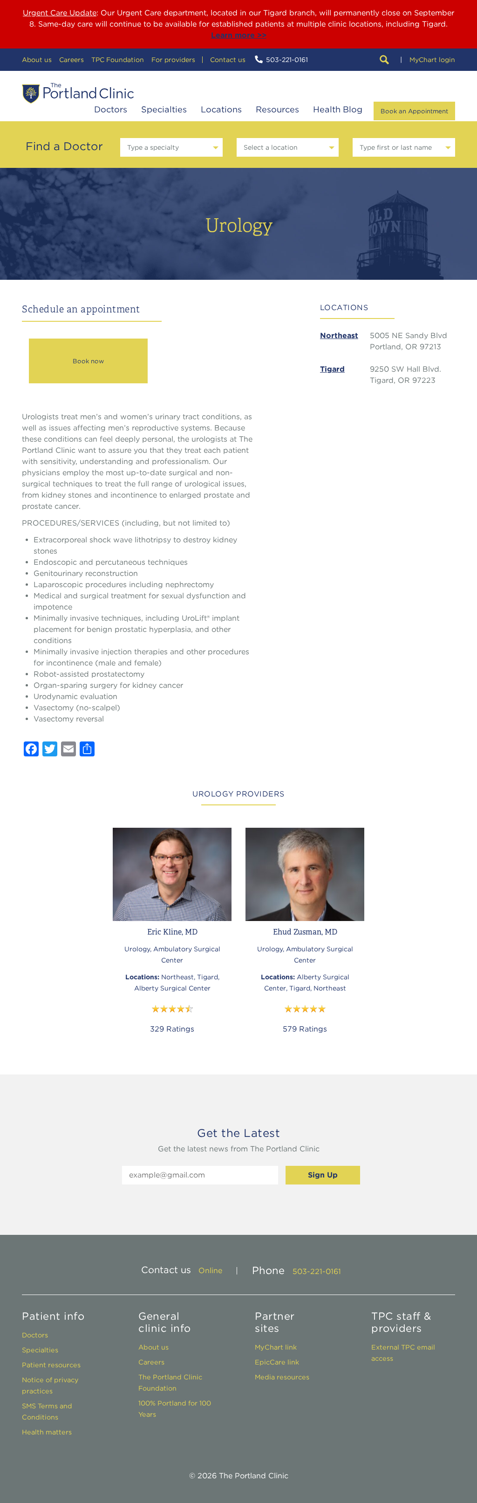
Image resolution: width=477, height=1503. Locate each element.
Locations (221, 109)
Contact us (227, 59)
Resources (277, 109)
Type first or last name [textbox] (396, 147)
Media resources (282, 1377)
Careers (71, 59)
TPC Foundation (117, 59)
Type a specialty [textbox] (153, 147)
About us (37, 59)
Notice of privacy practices (50, 1385)
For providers (173, 59)
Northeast (339, 335)
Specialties (164, 109)
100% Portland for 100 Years (174, 1408)
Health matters (47, 1432)
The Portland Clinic (78, 93)
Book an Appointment (414, 111)
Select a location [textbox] (271, 147)
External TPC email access (403, 1352)
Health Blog (337, 109)
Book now (88, 361)
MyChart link (276, 1347)
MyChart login (432, 59)
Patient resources (51, 1365)
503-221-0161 (287, 59)
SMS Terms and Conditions (47, 1411)
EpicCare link (277, 1362)
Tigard (332, 369)
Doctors (110, 109)
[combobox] (171, 147)
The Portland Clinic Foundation (170, 1382)
